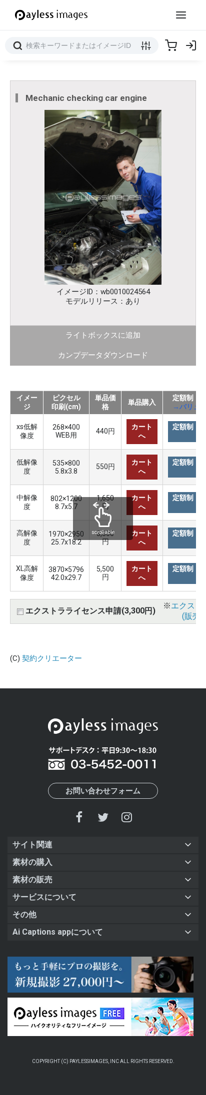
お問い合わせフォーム (103, 790)
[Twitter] (103, 817)
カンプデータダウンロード (103, 355)
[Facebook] (80, 817)
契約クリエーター (52, 658)
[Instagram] (126, 817)
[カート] (171, 45)
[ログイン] (191, 45)
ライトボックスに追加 (103, 335)
